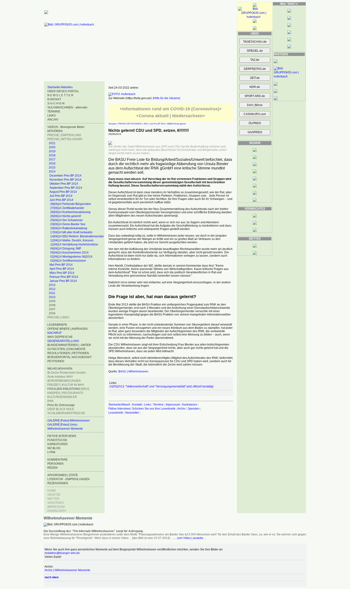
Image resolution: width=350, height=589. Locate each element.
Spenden (194, 408)
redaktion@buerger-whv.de (62, 553)
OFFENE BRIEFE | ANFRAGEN (67, 328)
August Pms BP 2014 (63, 191)
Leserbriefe (116, 412)
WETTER (53, 498)
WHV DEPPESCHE (60, 337)
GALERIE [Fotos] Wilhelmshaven (68, 420)
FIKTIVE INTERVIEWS (61, 436)
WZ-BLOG (53, 448)
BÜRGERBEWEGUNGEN (64, 380)
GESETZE (53, 494)
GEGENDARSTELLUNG (63, 341)
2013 (52, 285)
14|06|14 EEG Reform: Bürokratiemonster (77, 236)
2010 (52, 297)
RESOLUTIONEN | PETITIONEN (68, 353)
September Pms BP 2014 (66, 187)
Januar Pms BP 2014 (63, 281)
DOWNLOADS (56, 511)
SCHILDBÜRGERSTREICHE (66, 413)
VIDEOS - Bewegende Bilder (66, 127)
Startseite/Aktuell (119, 404)
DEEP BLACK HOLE (60, 409)
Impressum (173, 404)
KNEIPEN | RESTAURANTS (65, 393)
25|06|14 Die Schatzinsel (66, 220)
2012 (52, 289)
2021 (52, 143)
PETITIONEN (55, 361)
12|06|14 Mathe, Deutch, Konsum (71, 240)
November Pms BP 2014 (65, 179)
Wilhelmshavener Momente (65, 428)
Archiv (181, 408)
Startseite (112, 124)
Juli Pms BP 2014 (61, 196)
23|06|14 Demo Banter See (67, 224)
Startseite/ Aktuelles (60, 87)
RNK (50, 401)
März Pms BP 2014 (62, 272)
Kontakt (137, 404)
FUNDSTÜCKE (57, 440)
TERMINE (53, 111)
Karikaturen (189, 404)
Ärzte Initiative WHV (60, 376)
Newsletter (132, 412)
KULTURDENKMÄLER (62, 397)
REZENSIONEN (57, 483)
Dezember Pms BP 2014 (65, 175)
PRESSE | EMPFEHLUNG (64, 135)
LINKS (51, 115)
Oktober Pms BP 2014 (64, 183)
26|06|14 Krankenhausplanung (70, 212)
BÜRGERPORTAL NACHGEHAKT (69, 357)
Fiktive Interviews (119, 408)
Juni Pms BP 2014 (61, 200)
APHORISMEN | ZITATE (62, 475)
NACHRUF (54, 333)
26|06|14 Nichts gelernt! (65, 216)
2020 (52, 147)
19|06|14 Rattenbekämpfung (68, 228)
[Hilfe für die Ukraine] (166, 98)
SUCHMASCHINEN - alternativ (67, 107)
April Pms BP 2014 (62, 268)
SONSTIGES (55, 502)
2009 (52, 301)
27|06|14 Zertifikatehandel (67, 208)
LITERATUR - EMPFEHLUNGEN (68, 479)
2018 (52, 155)
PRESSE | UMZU (58, 317)
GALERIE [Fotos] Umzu (62, 424)
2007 (52, 309)
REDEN (52, 467)
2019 (52, 151)
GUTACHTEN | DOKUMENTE (66, 349)
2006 (52, 313)
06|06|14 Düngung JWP (65, 248)
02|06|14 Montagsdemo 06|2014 (71, 256)
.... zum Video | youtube (188, 538)
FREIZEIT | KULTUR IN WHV (65, 384)
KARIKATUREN (57, 444)
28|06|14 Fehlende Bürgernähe (70, 204)
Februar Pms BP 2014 (64, 277)
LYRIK (51, 452)
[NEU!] (68, 389)
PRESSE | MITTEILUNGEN (64, 139)
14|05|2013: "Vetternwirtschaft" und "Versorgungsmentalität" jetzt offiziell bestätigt (161, 386)
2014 (52, 171)
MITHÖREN (55, 131)
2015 (52, 167)
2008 (52, 305)
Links (147, 404)
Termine (158, 404)
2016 (52, 163)
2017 (52, 159)
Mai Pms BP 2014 (61, 264)
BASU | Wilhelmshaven (133, 371)
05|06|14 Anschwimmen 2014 (69, 252)
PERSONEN (55, 463)
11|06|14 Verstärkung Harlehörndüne (74, 244)
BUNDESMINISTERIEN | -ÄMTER (69, 345)
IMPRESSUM (56, 506)
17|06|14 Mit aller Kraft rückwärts (71, 232)
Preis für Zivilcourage (61, 405)
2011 (52, 293)
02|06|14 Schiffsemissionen (68, 260)
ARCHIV (52, 119)
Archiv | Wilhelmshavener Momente (67, 570)
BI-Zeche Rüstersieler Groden (66, 372)
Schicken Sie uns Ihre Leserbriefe (153, 408)
